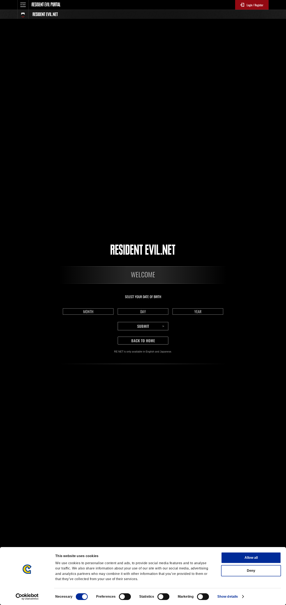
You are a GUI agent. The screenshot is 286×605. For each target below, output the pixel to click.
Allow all (251, 557)
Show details (227, 596)
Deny (251, 570)
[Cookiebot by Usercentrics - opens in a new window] (27, 596)
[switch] (125, 596)
